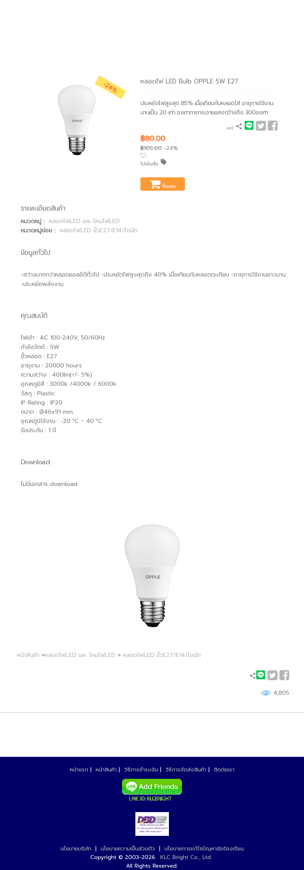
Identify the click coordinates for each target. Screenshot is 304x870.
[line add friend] (152, 788)
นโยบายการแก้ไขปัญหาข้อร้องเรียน (204, 848)
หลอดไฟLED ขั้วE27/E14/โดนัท (98, 230)
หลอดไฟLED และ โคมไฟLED (84, 221)
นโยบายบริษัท (76, 848)
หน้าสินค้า (28, 655)
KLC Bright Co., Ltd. (186, 857)
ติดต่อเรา (224, 769)
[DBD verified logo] (152, 824)
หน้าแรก (79, 769)
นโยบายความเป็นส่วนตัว (128, 848)
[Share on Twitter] (261, 128)
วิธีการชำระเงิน (141, 769)
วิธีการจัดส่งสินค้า (185, 769)
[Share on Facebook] (273, 128)
